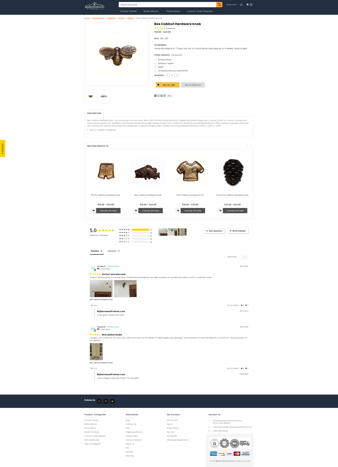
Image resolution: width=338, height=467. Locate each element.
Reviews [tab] (95, 251)
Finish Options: (168, 54)
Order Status (173, 428)
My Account (231, 4)
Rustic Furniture (91, 432)
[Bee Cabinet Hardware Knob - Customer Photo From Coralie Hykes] (163, 232)
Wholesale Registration (177, 440)
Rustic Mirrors (151, 11)
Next (251, 145)
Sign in (87, 444)
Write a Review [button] (239, 231)
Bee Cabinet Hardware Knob (101, 299)
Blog (128, 420)
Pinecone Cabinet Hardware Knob (232, 195)
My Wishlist (172, 436)
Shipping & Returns (134, 432)
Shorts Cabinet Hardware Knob (105, 195)
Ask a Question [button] (215, 231)
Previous (246, 145)
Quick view (105, 172)
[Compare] (241, 5)
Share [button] (95, 305)
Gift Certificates (91, 440)
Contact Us (131, 424)
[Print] (161, 96)
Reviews (129, 452)
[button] (242, 305)
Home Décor (90, 428)
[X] (164, 96)
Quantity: (159, 75)
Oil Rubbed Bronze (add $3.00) (173, 70)
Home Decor (173, 11)
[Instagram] (119, 401)
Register (97, 444)
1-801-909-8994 (220, 431)
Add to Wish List (93, 210)
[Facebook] (155, 96)
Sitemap (130, 455)
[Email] (158, 96)
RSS (127, 448)
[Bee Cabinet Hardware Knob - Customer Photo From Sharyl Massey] (182, 232)
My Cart (170, 432)
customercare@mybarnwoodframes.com (232, 427)
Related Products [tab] (97, 146)
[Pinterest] (169, 95)
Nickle (161, 67)
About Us (130, 444)
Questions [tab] (112, 251)
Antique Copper (166, 63)
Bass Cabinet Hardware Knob (148, 195)
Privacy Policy (132, 436)
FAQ (128, 428)
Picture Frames (129, 11)
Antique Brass (165, 59)
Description (94, 113)
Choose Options (108, 211)
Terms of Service (134, 440)
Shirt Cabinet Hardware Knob (190, 195)
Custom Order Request (200, 11)
